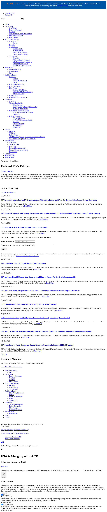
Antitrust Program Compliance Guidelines (15, 433)
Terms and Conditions (12, 439)
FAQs (15, 43)
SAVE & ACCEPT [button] (7, 510)
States (15, 82)
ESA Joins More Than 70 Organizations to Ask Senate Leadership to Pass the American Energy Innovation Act (40, 291)
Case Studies (17, 125)
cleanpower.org (62, 6)
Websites (16, 122)
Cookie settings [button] (88, 470)
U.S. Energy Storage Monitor (23, 112)
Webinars (12, 133)
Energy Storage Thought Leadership (25, 107)
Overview (12, 41)
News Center (9, 140)
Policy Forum (13, 135)
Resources (8, 99)
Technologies (13, 56)
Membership (9, 67)
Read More (28, 206)
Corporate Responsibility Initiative (20, 34)
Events (7, 129)
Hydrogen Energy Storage (22, 65)
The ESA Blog (14, 144)
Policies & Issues (10, 75)
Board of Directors (15, 30)
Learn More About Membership (11, 367)
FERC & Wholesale (20, 80)
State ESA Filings (19, 94)
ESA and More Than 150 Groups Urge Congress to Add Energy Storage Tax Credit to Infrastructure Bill (38, 277)
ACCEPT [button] (99, 470)
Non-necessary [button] (6, 502)
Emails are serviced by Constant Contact (27, 256)
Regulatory (11, 192)
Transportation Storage (20, 54)
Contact (7, 417)
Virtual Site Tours (19, 118)
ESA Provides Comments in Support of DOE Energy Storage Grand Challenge (29, 304)
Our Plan (12, 380)
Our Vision (13, 28)
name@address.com (8, 241)
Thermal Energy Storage (21, 60)
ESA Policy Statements (16, 84)
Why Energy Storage (12, 39)
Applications (13, 47)
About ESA (9, 26)
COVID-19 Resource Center (22, 120)
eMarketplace (9, 157)
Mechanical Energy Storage (22, 62)
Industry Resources (15, 116)
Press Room (13, 152)
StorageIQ (16, 114)
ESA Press (12, 146)
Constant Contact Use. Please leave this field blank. (18, 245)
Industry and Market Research (19, 110)
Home (7, 24)
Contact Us (8, 15)
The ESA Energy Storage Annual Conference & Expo (27, 137)
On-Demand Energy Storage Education (22, 139)
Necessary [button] (4, 493)
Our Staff (12, 32)
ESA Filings (13, 88)
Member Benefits (15, 69)
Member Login (10, 13)
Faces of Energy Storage (17, 148)
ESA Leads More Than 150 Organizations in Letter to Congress (23, 263)
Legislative (4, 192)
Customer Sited (18, 50)
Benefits (12, 45)
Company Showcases (20, 109)
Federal (15, 79)
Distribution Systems (20, 52)
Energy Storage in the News (18, 150)
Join (10, 73)
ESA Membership (11, 370)
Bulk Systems (17, 49)
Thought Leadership (16, 103)
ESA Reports (17, 105)
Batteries (16, 58)
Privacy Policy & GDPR (13, 437)
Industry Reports (18, 124)
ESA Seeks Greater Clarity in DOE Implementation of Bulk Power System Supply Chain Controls (35, 318)
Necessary (6, 495)
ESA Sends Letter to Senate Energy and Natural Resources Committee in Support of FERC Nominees (37, 345)
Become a (7, 171)
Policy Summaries (15, 86)
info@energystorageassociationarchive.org (15, 430)
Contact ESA (9, 154)
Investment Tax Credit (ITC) (18, 97)
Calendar (12, 131)
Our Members (13, 71)
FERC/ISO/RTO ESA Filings (23, 92)
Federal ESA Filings (20, 90)
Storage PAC (13, 95)
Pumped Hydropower (20, 64)
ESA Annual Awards (16, 35)
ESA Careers (13, 37)
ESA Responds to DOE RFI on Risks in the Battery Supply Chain (24, 227)
